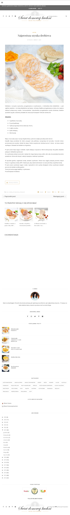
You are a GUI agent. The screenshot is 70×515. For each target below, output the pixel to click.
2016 (5, 467)
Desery (39, 382)
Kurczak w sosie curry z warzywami (16, 348)
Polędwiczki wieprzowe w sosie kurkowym (16, 340)
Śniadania (49, 388)
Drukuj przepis (13, 182)
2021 (5, 430)
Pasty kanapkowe (26, 385)
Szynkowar (16, 192)
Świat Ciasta (7, 403)
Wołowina (24, 391)
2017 (5, 465)
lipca (4, 442)
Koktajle (64, 382)
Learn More (32, 8)
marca (5, 450)
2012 (5, 478)
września (5, 437)
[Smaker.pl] (26, 494)
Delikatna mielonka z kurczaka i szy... (40, 224)
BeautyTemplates (63, 507)
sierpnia (5, 440)
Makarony (6, 385)
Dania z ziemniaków (30, 382)
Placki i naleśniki (59, 385)
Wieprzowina (14, 391)
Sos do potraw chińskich (15, 367)
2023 (5, 425)
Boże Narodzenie (7, 382)
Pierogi (35, 385)
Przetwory (6, 388)
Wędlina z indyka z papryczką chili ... (10, 224)
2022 (5, 427)
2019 (5, 460)
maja (4, 445)
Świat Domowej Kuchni (11, 406)
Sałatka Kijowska (15, 357)
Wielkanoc (6, 391)
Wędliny (22, 192)
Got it (40, 8)
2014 (5, 472)
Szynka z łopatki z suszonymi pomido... (26, 224)
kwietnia (5, 447)
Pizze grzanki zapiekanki (45, 385)
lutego (5, 452)
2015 (5, 470)
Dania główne (18, 382)
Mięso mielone (15, 385)
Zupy (30, 391)
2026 (5, 417)
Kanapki (51, 382)
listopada (6, 435)
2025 (5, 419)
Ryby (21, 388)
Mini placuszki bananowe (15, 329)
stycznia (5, 455)
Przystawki (14, 388)
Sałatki (27, 388)
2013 (5, 475)
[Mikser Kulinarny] (34, 494)
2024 (5, 422)
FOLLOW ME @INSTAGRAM (35, 498)
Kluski (57, 382)
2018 (5, 462)
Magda (31, 40)
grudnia (5, 432)
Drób (34, 32)
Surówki (33, 388)
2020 (5, 457)
